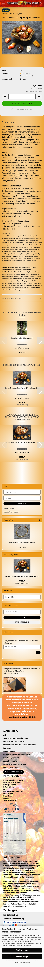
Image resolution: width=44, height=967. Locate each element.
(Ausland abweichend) (26, 76)
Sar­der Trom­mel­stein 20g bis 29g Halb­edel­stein (22, 388)
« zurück (6, 10)
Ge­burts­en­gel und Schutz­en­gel (22, 338)
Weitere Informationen (22, 962)
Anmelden (22, 504)
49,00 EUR (22, 547)
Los (38, 652)
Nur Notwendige (22, 957)
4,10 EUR (22, 581)
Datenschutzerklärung (23, 945)
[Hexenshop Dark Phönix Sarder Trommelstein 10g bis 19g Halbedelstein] (22, 38)
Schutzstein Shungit (10, 673)
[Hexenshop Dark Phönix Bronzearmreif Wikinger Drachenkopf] (22, 531)
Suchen (22, 617)
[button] (5, 96)
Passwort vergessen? (10, 512)
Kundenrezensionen (12, 298)
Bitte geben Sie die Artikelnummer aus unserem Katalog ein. (20, 642)
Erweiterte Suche (22, 622)
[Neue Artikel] (40, 520)
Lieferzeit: (5, 74)
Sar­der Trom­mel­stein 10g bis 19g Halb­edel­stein (22, 576)
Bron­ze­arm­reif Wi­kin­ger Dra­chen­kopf (22, 543)
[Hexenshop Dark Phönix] (22, 3)
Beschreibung (9, 122)
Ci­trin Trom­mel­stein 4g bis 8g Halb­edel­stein (22, 442)
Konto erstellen (9, 509)
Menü (3, 3)
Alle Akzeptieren (22, 950)
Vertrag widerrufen (14, 772)
